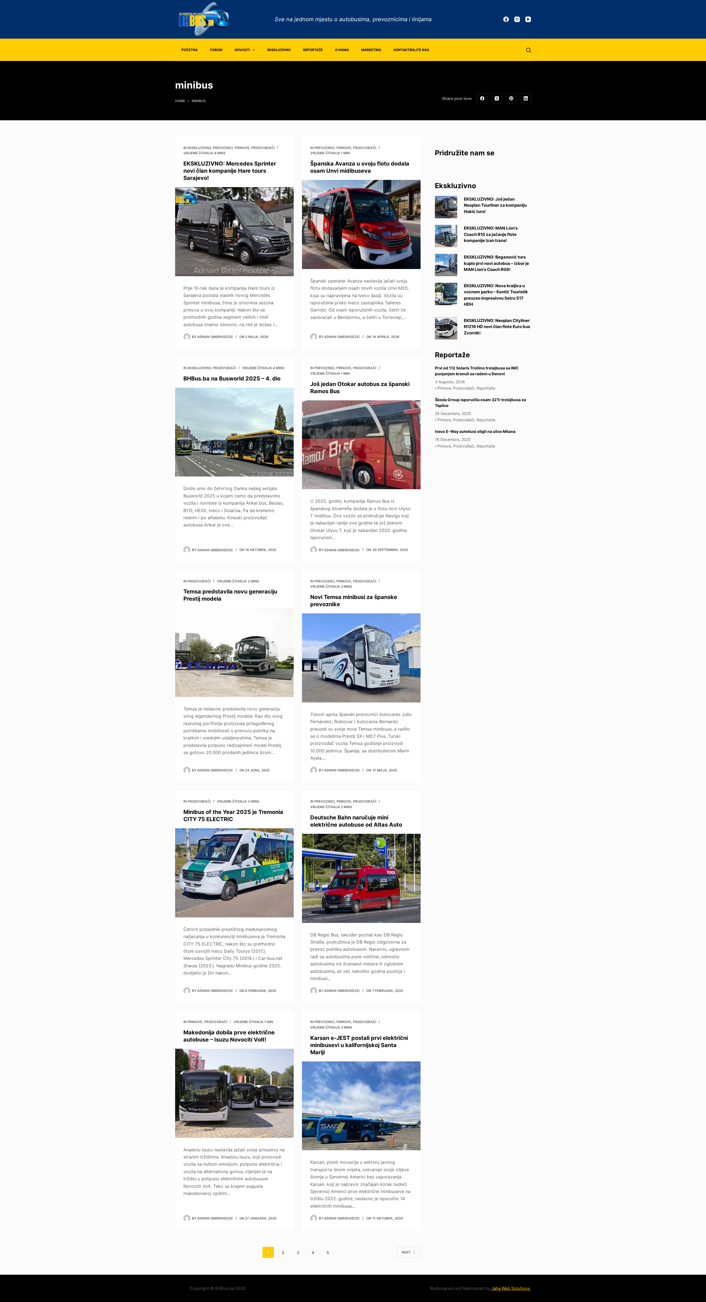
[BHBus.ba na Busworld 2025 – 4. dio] (234, 432)
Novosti (242, 50)
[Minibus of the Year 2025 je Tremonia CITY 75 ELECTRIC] (234, 872)
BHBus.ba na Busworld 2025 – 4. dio (231, 378)
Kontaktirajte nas (411, 50)
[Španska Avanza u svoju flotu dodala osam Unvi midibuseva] (361, 224)
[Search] (528, 50)
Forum (216, 50)
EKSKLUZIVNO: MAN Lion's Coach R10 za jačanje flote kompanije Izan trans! (491, 234)
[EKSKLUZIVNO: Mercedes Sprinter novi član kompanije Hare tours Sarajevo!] (234, 231)
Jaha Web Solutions (511, 1288)
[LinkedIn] (526, 98)
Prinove (242, 148)
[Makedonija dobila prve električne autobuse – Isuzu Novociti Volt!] (234, 1093)
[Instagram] (517, 19)
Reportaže (313, 50)
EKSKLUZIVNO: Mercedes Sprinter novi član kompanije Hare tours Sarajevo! (229, 170)
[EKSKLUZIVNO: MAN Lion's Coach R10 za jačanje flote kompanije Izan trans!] (446, 236)
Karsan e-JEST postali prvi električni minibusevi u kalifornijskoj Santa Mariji (359, 1045)
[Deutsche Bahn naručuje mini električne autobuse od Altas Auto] (361, 878)
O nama (342, 50)
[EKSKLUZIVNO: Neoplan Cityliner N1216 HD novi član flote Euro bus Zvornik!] (446, 328)
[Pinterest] (511, 98)
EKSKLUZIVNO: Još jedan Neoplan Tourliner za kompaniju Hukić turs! (495, 205)
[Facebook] (506, 19)
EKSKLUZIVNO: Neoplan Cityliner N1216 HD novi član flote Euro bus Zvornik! (497, 327)
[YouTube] (528, 19)
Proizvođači (262, 148)
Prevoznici (223, 148)
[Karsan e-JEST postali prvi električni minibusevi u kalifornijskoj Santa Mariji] (361, 1106)
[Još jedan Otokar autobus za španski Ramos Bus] (361, 444)
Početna (189, 50)
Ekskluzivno (279, 50)
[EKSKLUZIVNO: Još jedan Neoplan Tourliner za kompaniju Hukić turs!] (446, 207)
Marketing (371, 50)
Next (406, 1252)
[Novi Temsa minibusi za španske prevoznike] (361, 657)
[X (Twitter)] (497, 98)
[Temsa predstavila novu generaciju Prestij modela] (234, 652)
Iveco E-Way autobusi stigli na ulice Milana (475, 431)
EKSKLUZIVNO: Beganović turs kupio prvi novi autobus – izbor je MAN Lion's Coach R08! (496, 263)
